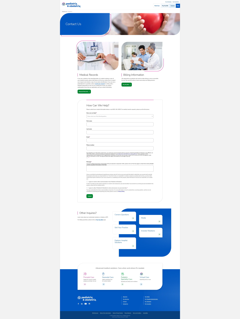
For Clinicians (168, 2)
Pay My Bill (165, 6)
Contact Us (125, 304)
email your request (100, 84)
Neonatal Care (107, 277)
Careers (173, 6)
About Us (125, 297)
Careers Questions (122, 214)
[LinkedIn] (82, 304)
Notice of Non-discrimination (105, 313)
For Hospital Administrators (151, 299)
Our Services (126, 299)
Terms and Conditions (137, 313)
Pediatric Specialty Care (126, 278)
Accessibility (145, 313)
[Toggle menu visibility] (178, 6)
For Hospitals (176, 2)
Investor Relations (148, 231)
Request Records (83, 91)
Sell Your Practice (121, 227)
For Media (147, 297)
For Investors (148, 304)
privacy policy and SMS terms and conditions (127, 154)
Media (143, 218)
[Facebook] (78, 304)
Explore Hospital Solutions (121, 241)
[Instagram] (89, 304)
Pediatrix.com (64, 11)
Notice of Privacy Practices (118, 313)
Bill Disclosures (95, 313)
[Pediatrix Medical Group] (87, 298)
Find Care (157, 6)
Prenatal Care (88, 277)
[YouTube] (86, 304)
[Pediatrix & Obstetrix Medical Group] (71, 5)
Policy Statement (128, 313)
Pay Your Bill (99, 220)
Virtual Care (144, 277)
